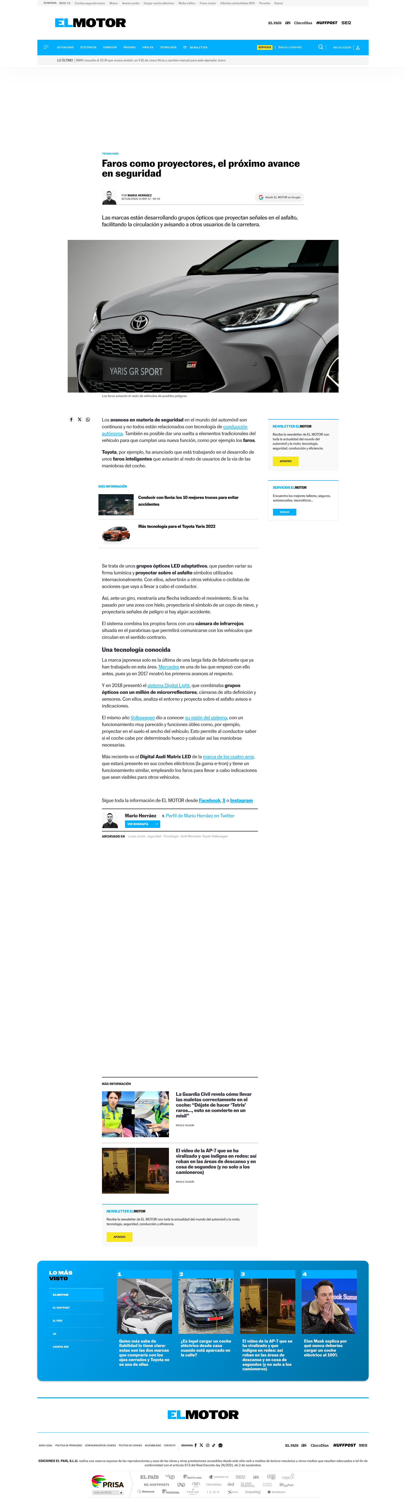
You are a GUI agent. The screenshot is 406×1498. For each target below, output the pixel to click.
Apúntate (120, 1237)
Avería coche (131, 3)
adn (269, 1477)
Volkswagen (143, 717)
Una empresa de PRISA (108, 1481)
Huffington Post (155, 1484)
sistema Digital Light (169, 685)
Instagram (241, 800)
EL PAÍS (57, 1320)
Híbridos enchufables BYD (237, 3)
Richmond (146, 1491)
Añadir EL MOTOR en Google (282, 197)
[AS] (288, 23)
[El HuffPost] (327, 23)
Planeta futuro (265, 1484)
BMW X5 (65, 3)
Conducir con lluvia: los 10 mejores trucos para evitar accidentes (188, 501)
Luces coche (136, 836)
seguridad (154, 836)
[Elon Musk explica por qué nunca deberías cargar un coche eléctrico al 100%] (329, 1332)
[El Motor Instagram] (207, 1446)
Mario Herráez (140, 195)
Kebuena (282, 1484)
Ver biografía (137, 824)
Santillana (194, 1477)
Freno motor (208, 3)
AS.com (253, 1477)
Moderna (169, 1491)
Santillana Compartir (218, 1477)
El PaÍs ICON (212, 1491)
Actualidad (65, 47)
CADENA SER (61, 1346)
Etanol (278, 3)
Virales (147, 47)
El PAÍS (149, 1477)
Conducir (110, 47)
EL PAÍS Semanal (248, 1484)
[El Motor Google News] (220, 1445)
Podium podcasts (192, 1491)
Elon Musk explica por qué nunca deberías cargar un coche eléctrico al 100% (325, 1348)
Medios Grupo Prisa (107, 1492)
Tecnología (168, 47)
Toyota (206, 836)
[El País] (274, 23)
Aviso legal (45, 1445)
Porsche (265, 3)
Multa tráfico (187, 3)
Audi (184, 836)
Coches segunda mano (90, 3)
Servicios (264, 47)
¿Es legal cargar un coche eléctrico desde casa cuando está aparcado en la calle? (206, 1348)
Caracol (286, 1477)
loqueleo (253, 1491)
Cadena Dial (231, 1484)
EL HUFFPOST (61, 1307)
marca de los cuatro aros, (229, 756)
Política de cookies (130, 1445)
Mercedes (169, 667)
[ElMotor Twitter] (201, 1445)
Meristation (275, 1491)
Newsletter (198, 47)
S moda (232, 1491)
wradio (195, 1484)
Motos (113, 3)
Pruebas (130, 47)
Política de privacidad (68, 1445)
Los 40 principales (172, 1477)
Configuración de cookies (100, 1445)
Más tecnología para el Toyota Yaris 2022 (176, 526)
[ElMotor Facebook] (196, 1445)
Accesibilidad (153, 1445)
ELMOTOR (60, 1294)
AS (54, 1333)
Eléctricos (88, 47)
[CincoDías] (303, 23)
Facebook (210, 800)
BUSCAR (284, 512)
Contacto (169, 1445)
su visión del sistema (206, 717)
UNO (182, 1484)
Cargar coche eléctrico (159, 3)
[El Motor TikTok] (213, 1446)
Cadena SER (239, 1477)
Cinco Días (213, 1484)
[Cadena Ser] (346, 23)
